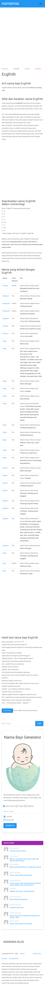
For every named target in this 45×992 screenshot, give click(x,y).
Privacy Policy (13, 958)
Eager (5, 341)
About (22, 953)
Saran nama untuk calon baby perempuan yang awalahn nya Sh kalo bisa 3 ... (25, 884)
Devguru (5, 333)
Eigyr (4, 563)
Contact (4, 958)
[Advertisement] (22, 33)
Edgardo (6, 501)
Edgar (5, 348)
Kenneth (16, 69)
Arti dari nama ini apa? (18, 851)
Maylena (38, 69)
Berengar (6, 296)
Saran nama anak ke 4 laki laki (21, 924)
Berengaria (6, 303)
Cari (39, 723)
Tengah (20, 806)
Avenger (5, 285)
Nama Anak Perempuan (19, 899)
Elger (4, 571)
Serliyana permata (17, 907)
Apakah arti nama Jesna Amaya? (22, 891)
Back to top (37, 953)
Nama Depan (10, 806)
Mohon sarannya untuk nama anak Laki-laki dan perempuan (24, 860)
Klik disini (7, 710)
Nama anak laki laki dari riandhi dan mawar (25, 867)
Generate (10, 825)
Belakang (30, 806)
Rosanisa (5, 69)
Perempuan (10, 820)
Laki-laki (9, 816)
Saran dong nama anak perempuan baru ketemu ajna (25, 916)
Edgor (5, 553)
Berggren (6, 318)
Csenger (5, 326)
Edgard (5, 468)
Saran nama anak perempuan (21, 875)
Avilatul (27, 69)
